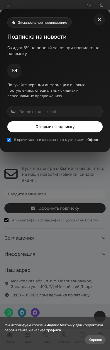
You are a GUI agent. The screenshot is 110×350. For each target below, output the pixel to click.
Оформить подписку (55, 126)
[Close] (99, 19)
